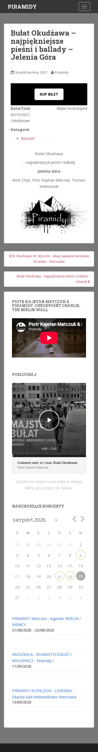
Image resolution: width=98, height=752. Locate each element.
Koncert (27, 138)
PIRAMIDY (22, 6)
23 (80, 576)
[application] (49, 420)
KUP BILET (49, 94)
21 (59, 576)
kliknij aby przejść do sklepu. (49, 487)
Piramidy (62, 72)
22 (70, 576)
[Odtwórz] (50, 420)
